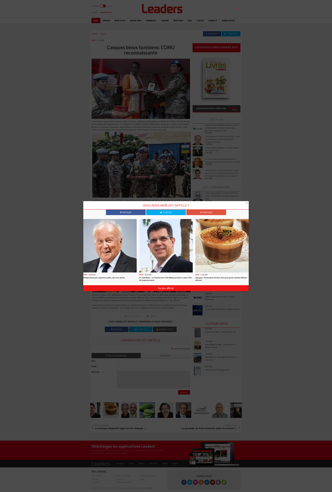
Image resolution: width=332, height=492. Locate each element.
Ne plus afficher (166, 288)
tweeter (167, 212)
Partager (126, 212)
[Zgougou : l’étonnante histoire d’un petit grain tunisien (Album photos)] (222, 245)
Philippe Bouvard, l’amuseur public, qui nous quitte (104, 278)
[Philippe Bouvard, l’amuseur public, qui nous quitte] (110, 245)
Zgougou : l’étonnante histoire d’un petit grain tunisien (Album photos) (221, 279)
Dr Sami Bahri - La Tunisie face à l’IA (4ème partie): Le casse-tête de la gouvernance (165, 279)
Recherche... (198, 8)
